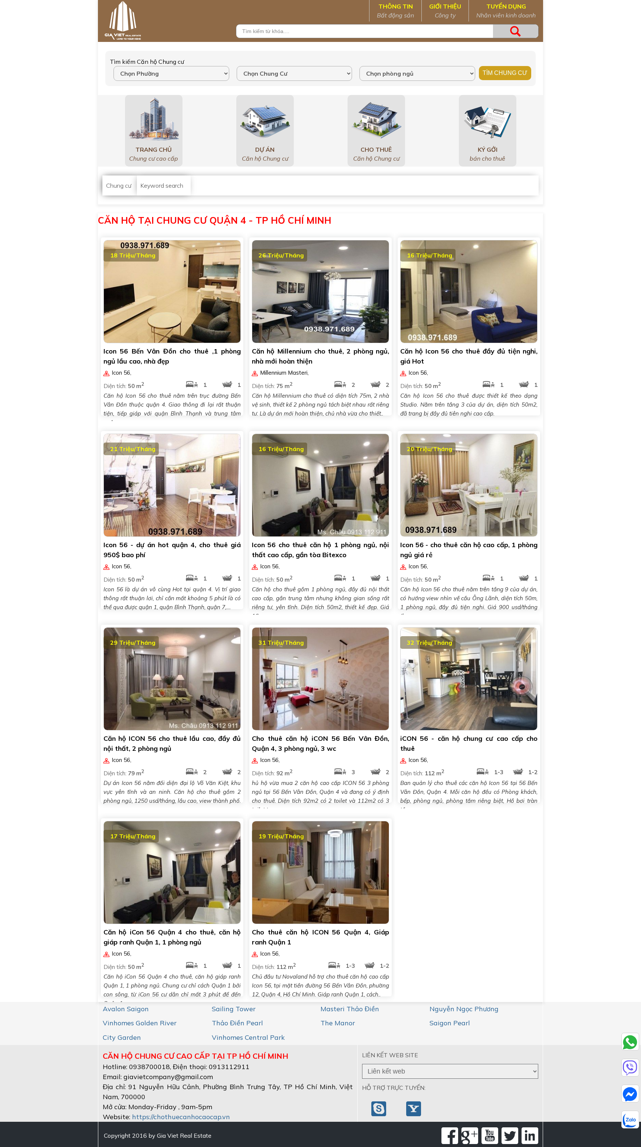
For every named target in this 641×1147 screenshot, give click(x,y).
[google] (469, 1135)
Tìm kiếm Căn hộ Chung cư (147, 61)
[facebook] (449, 1135)
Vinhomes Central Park (248, 1037)
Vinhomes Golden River (140, 1023)
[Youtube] (489, 1135)
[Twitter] (510, 1135)
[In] (530, 1135)
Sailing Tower (234, 1009)
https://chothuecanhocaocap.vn (181, 1117)
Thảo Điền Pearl (237, 1023)
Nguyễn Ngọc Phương (464, 1009)
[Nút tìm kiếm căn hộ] (515, 31)
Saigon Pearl (450, 1023)
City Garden (122, 1037)
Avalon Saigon (126, 1009)
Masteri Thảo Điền (349, 1009)
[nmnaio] (379, 1108)
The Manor (337, 1023)
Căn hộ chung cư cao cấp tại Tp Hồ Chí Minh (195, 1056)
